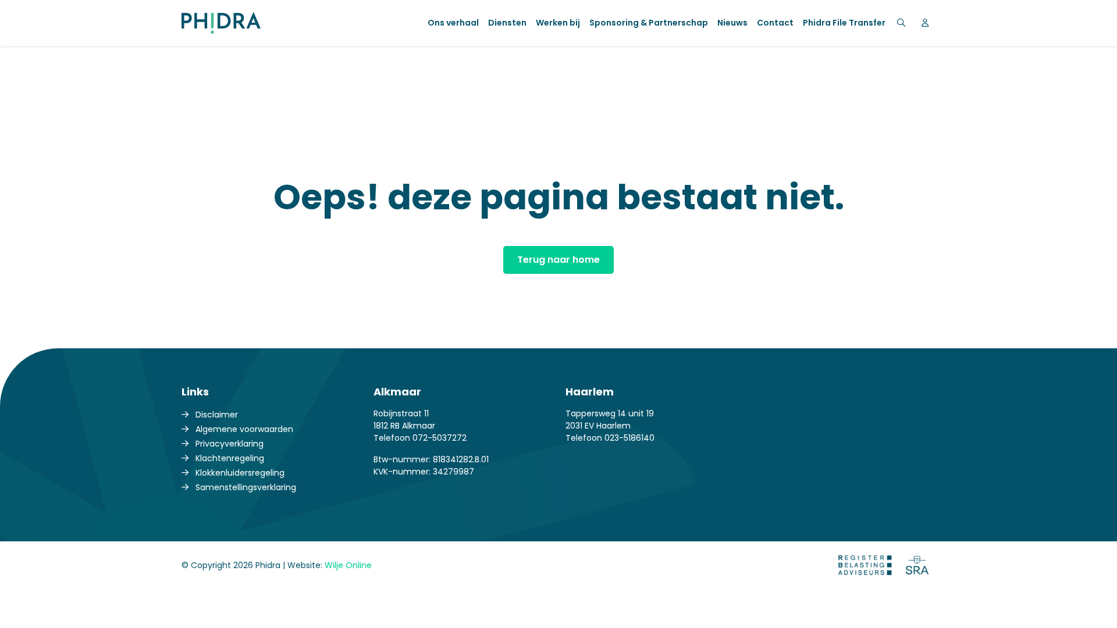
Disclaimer (216, 414)
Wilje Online (348, 565)
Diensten (507, 22)
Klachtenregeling (229, 458)
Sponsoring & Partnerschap (648, 22)
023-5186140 (629, 438)
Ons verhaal (453, 22)
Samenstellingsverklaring (245, 487)
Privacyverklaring (229, 443)
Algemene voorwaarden (244, 429)
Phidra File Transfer (844, 22)
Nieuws (732, 22)
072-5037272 (439, 438)
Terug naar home (558, 259)
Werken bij (558, 22)
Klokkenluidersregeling (239, 473)
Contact (775, 22)
